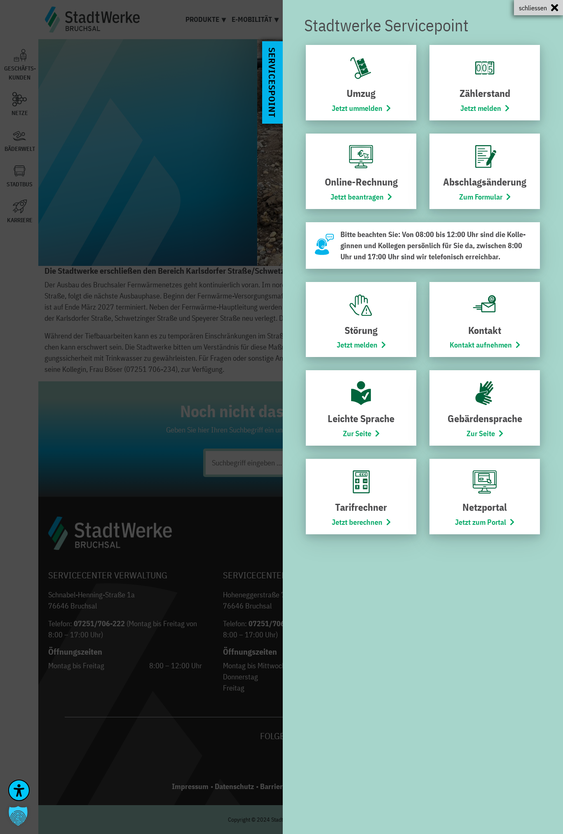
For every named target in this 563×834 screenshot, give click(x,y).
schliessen (533, 8)
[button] (18, 816)
